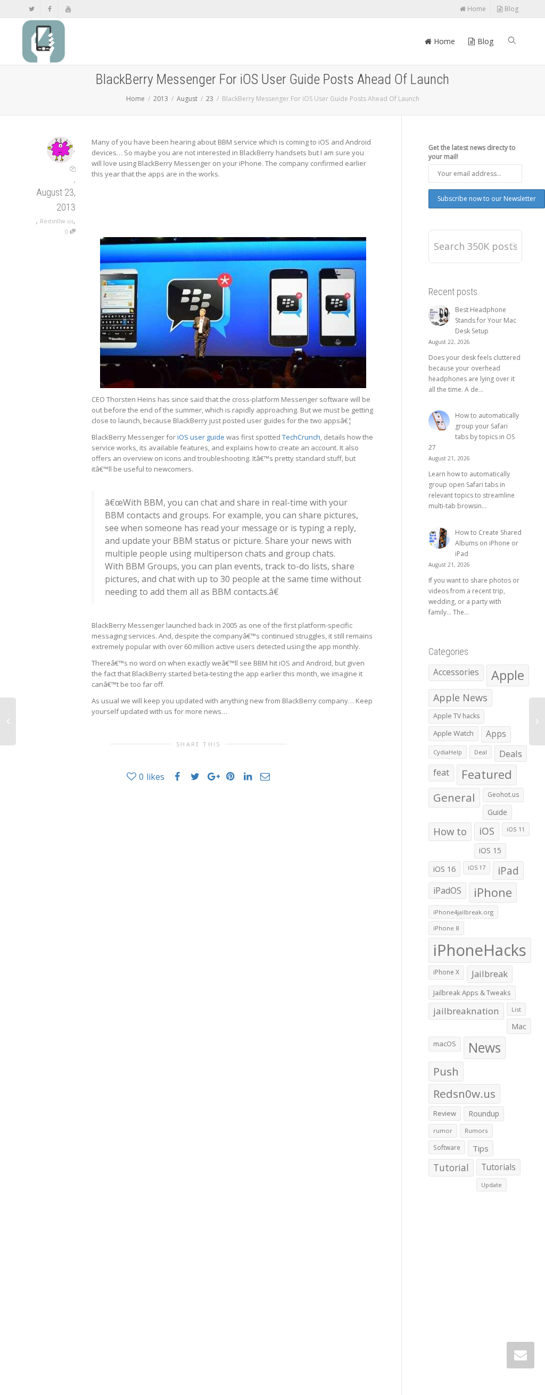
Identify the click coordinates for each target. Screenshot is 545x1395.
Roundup (483, 1113)
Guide (497, 812)
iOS (486, 831)
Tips (481, 1148)
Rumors (476, 1131)
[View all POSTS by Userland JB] (60, 149)
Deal (480, 752)
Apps (496, 733)
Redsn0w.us (56, 221)
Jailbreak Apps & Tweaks (472, 992)
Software (446, 1147)
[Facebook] (50, 9)
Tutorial (451, 1167)
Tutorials (498, 1167)
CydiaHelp (447, 752)
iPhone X (446, 972)
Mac (518, 1026)
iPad (508, 870)
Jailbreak (490, 974)
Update (491, 1185)
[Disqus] (198, 942)
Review (444, 1113)
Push (446, 1071)
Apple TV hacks (456, 715)
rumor (442, 1131)
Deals (510, 753)
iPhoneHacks (479, 950)
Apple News (460, 697)
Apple (507, 675)
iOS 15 (490, 850)
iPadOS (447, 890)
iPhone (493, 892)
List (516, 1009)
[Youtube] (68, 9)
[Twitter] (31, 9)
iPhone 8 (446, 928)
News (484, 1047)
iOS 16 (444, 868)
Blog (510, 8)
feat (441, 772)
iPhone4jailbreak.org (463, 912)
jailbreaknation (466, 1011)
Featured (486, 774)
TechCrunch (301, 437)
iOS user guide (201, 437)
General (454, 797)
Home (476, 8)
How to (450, 831)
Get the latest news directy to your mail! (472, 152)
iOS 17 (476, 867)
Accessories (456, 672)
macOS (444, 1043)
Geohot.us (503, 794)
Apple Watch (453, 733)
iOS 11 (516, 829)
